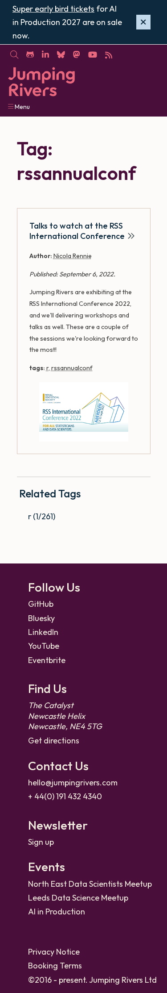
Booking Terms (55, 965)
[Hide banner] (143, 22)
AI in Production (56, 911)
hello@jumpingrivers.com (73, 782)
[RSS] (108, 54)
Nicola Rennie (72, 256)
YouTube (43, 646)
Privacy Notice (54, 952)
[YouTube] (92, 54)
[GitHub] (30, 54)
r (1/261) (41, 516)
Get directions (53, 740)
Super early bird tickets (53, 9)
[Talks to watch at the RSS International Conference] (83, 412)
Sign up (41, 842)
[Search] (14, 54)
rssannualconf (72, 368)
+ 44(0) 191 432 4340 (65, 796)
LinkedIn (43, 632)
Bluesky (41, 618)
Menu (21, 107)
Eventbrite (46, 660)
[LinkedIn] (45, 54)
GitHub (40, 604)
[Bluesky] (61, 54)
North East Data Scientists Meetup (90, 884)
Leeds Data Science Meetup (78, 898)
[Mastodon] (76, 54)
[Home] (41, 82)
